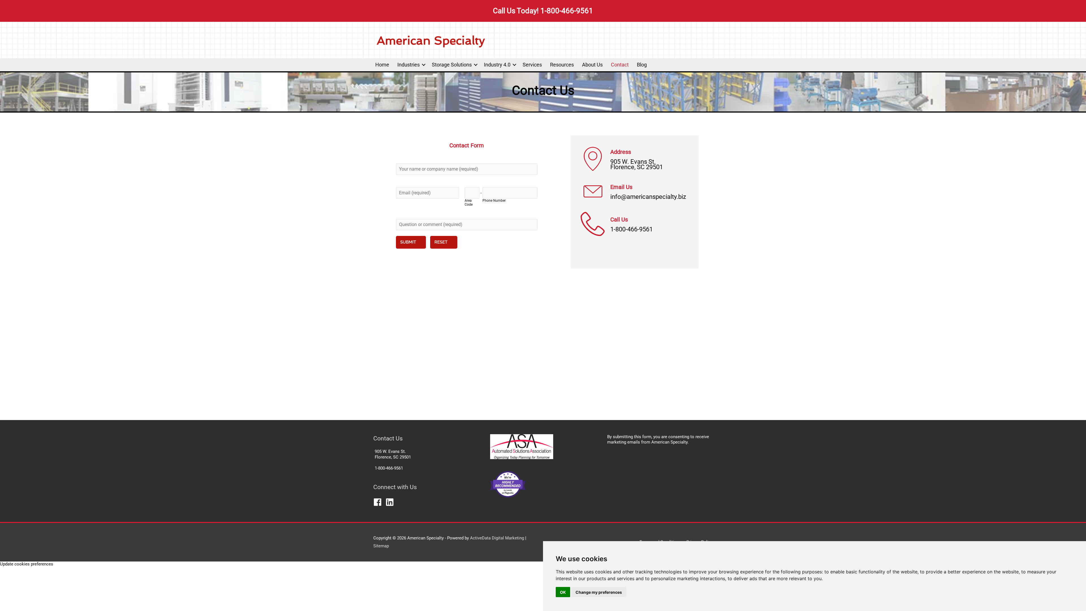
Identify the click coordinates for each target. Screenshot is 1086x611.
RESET (440, 242)
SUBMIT (408, 242)
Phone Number (494, 201)
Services (532, 65)
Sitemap (381, 545)
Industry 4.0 (497, 65)
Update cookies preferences (26, 564)
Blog (642, 65)
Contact (620, 65)
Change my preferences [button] (599, 592)
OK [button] (563, 592)
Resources (562, 65)
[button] (424, 64)
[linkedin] (391, 502)
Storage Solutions (452, 65)
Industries (408, 65)
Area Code (469, 202)
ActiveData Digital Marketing (497, 538)
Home (382, 65)
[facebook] (378, 502)
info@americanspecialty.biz (648, 196)
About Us (592, 65)
